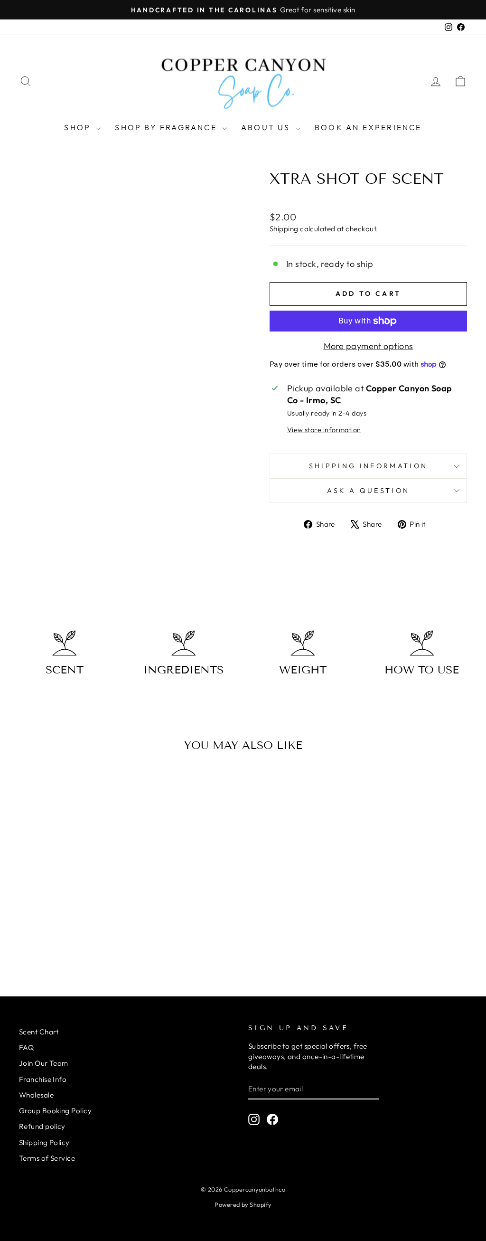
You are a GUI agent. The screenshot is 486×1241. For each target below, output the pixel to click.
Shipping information (368, 466)
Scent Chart (39, 1031)
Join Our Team (43, 1063)
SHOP (78, 127)
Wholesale (36, 1094)
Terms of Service (47, 1158)
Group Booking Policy (55, 1110)
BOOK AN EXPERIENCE (368, 127)
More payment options (368, 346)
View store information (324, 430)
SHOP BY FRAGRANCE (167, 127)
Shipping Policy (44, 1142)
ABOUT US (267, 127)
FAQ (26, 1047)
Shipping (284, 228)
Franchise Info (42, 1079)
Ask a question (368, 490)
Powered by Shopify (243, 1204)
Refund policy (42, 1126)
